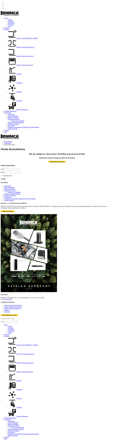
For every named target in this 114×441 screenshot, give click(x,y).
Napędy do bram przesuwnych (13, 307)
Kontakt (6, 130)
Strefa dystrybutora (13, 117)
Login (2, 169)
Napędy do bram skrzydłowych (13, 305)
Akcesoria (7, 312)
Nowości (6, 28)
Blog (5, 132)
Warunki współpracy (14, 124)
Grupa (9, 26)
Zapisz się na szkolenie (17, 121)
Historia (10, 19)
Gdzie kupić (11, 114)
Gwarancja (11, 24)
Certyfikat (10, 21)
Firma (6, 18)
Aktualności (11, 23)
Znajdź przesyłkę (12, 129)
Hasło (2, 172)
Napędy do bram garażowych (12, 308)
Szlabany (6, 310)
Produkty (6, 29)
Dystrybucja (7, 113)
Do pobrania (11, 125)
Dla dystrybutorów (13, 116)
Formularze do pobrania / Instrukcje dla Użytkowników (23, 127)
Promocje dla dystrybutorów (16, 122)
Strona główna (8, 141)
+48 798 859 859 (7, 299)
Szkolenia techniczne (14, 119)
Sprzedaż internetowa (10, 111)
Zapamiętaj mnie (7, 175)
